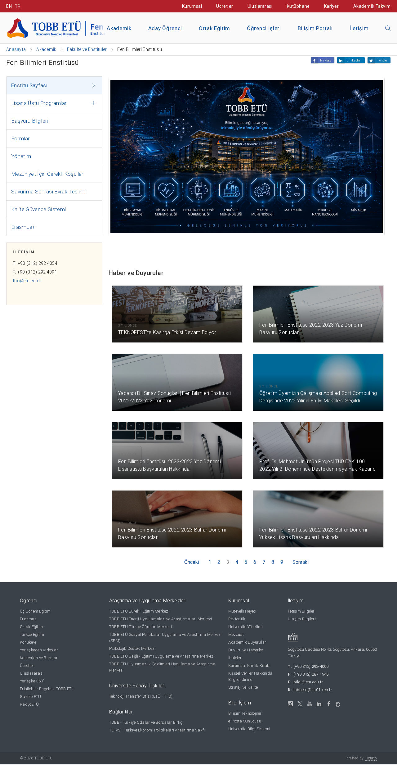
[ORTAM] (338, 702)
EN (9, 6)
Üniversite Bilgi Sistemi (249, 729)
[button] (388, 28)
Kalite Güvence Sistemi (38, 209)
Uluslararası (260, 6)
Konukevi (28, 642)
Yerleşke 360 (32, 681)
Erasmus (28, 619)
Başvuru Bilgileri (29, 121)
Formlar (20, 138)
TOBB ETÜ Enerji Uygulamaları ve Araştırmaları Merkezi (160, 619)
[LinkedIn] (319, 704)
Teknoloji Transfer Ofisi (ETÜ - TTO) (140, 696)
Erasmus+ (23, 227)
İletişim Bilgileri (302, 611)
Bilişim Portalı (315, 28)
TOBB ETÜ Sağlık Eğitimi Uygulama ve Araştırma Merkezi (162, 656)
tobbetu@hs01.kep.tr (312, 689)
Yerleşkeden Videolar (39, 650)
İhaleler (235, 657)
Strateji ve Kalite (243, 687)
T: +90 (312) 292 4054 (35, 263)
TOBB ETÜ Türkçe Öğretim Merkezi (140, 626)
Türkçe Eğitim (32, 634)
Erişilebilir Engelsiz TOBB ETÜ (47, 688)
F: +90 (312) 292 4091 (35, 271)
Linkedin (353, 60)
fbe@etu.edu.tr (27, 280)
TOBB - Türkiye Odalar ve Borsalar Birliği (146, 722)
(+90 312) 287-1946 (311, 674)
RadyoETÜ (29, 704)
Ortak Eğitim (214, 28)
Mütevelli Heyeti (242, 611)
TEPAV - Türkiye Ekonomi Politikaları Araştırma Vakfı (157, 730)
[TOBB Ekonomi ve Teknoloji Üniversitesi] (76, 27)
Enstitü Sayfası (29, 85)
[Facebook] (329, 704)
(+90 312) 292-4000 (311, 666)
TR (18, 6)
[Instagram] (290, 704)
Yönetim (21, 156)
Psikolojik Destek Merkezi (132, 648)
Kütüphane (298, 6)
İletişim (359, 28)
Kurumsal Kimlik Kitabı (249, 665)
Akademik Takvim (372, 6)
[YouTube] (309, 704)
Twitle (382, 60)
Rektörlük (236, 619)
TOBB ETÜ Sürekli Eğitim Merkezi (139, 611)
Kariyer (331, 6)
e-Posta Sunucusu (244, 721)
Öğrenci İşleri (264, 28)
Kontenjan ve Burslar (39, 657)
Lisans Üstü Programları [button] (39, 103)
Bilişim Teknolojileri (245, 713)
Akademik (119, 28)
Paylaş (325, 60)
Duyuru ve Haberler (246, 650)
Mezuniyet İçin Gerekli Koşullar (47, 174)
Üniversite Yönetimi (245, 626)
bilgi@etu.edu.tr (308, 682)
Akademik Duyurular (247, 642)
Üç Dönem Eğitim (35, 611)
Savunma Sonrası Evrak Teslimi (48, 191)
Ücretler (224, 6)
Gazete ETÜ (30, 696)
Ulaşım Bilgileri (302, 619)
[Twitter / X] (300, 704)
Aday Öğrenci (165, 28)
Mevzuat (236, 634)
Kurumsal (192, 6)
